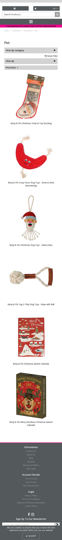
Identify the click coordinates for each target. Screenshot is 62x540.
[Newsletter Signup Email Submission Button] (57, 525)
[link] (29, 514)
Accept (32, 536)
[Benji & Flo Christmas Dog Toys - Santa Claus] (31, 218)
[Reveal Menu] (31, 22)
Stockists (31, 462)
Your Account (31, 478)
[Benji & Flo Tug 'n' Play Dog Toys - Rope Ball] (31, 277)
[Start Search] (57, 14)
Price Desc (11, 67)
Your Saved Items (31, 485)
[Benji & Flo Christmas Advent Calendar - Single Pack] (31, 336)
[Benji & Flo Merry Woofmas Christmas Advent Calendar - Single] (31, 395)
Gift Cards (31, 469)
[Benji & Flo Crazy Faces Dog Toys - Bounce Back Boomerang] (31, 155)
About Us (31, 454)
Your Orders (31, 482)
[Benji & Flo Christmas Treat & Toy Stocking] (31, 96)
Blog (31, 458)
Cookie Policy (31, 506)
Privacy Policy (31, 495)
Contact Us (31, 451)
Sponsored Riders (31, 465)
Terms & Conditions (31, 499)
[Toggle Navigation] (31, 21)
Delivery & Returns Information (31, 502)
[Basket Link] (15, 8)
